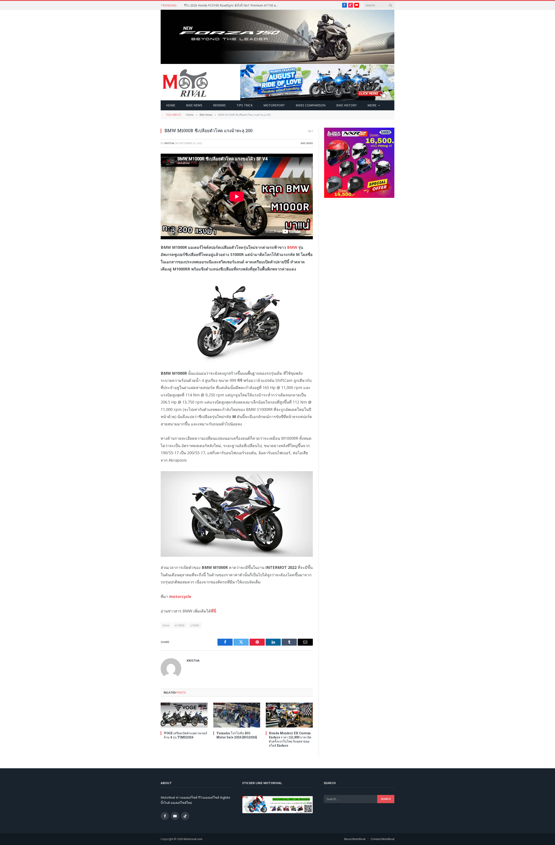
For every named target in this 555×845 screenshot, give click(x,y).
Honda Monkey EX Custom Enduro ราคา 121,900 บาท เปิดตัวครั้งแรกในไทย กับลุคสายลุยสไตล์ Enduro (290, 739)
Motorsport (274, 105)
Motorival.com (193, 839)
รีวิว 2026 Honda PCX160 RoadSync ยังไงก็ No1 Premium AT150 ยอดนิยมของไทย (233, 5)
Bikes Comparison (310, 105)
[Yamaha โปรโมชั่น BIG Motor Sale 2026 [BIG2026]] (236, 715)
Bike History (346, 105)
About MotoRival (354, 839)
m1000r (180, 625)
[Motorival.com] (185, 82)
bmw (166, 625)
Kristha (169, 143)
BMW (292, 247)
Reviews (219, 105)
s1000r (194, 625)
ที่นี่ (213, 611)
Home (170, 105)
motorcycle (180, 596)
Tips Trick (245, 105)
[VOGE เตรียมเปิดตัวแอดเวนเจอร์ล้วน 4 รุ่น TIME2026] (184, 715)
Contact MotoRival (382, 839)
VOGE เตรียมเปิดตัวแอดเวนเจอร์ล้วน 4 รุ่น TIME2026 (185, 735)
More (371, 105)
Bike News (194, 105)
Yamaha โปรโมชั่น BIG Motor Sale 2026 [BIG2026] (236, 735)
